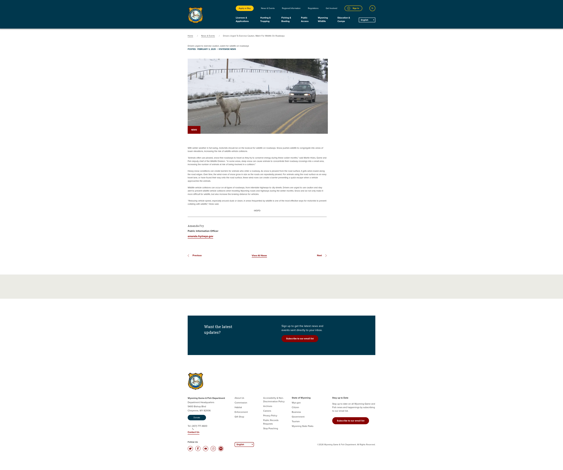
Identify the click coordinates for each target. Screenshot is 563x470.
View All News (259, 255)
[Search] (372, 8)
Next (319, 255)
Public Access (305, 19)
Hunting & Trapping (265, 19)
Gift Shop (239, 416)
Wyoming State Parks (302, 426)
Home (190, 35)
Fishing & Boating (286, 19)
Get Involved (331, 8)
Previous (197, 255)
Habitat (238, 407)
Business (296, 412)
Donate (197, 417)
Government (298, 416)
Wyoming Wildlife (323, 19)
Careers (267, 410)
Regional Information (291, 8)
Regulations (313, 8)
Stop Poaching (270, 428)
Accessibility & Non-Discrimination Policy (274, 399)
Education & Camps (344, 19)
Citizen (295, 407)
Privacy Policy (270, 415)
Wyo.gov (296, 402)
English (364, 20)
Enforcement (241, 412)
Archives (267, 406)
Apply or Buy (245, 8)
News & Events (268, 8)
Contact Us (193, 432)
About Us (239, 397)
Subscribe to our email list (300, 338)
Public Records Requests (270, 422)
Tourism (296, 421)
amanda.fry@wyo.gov (200, 236)
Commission (241, 402)
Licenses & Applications (242, 19)
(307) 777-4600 (199, 425)
